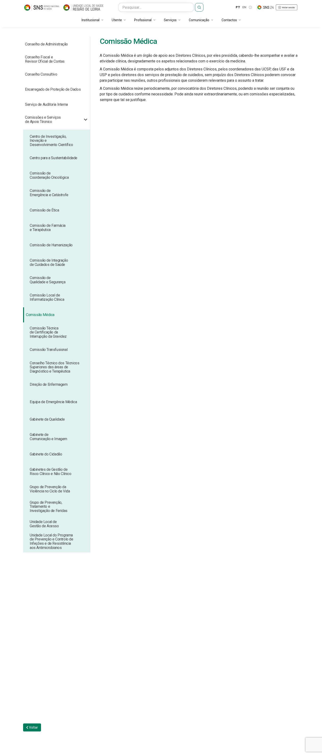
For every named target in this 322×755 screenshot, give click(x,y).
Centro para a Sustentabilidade (53, 158)
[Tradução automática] (250, 7)
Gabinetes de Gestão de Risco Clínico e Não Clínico (50, 471)
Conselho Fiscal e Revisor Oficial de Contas (45, 59)
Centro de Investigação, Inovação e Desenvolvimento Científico (51, 140)
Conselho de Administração (46, 44)
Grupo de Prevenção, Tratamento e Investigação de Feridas (48, 506)
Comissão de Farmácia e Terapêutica (48, 227)
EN (244, 7)
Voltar (33, 727)
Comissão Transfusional (48, 349)
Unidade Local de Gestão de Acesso (44, 524)
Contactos (229, 20)
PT (238, 7)
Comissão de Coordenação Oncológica (49, 175)
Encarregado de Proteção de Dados (53, 89)
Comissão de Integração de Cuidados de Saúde (49, 262)
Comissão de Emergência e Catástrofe (49, 192)
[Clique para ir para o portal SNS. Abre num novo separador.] (42, 7)
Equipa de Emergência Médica (53, 402)
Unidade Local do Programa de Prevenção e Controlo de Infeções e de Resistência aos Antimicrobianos (51, 541)
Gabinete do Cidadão (46, 454)
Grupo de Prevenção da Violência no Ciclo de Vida (50, 489)
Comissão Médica (40, 315)
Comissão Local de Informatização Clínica (47, 297)
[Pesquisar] (199, 7)
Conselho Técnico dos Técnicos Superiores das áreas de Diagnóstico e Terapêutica (54, 367)
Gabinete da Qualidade (47, 419)
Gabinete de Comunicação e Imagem (48, 436)
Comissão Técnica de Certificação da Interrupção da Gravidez (48, 332)
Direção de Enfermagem (49, 384)
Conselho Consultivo (41, 74)
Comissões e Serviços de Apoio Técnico (43, 119)
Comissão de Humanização (51, 245)
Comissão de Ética (44, 210)
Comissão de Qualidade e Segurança (48, 280)
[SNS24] (277, 7)
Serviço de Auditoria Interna (46, 104)
